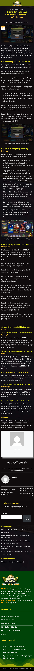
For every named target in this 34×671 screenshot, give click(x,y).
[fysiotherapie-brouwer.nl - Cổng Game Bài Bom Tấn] (17, 3)
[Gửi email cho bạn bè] (18, 462)
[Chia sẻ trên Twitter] (15, 462)
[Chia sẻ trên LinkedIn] (25, 462)
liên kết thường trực (18, 470)
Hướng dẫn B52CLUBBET (17, 9)
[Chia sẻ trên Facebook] (12, 462)
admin (26, 22)
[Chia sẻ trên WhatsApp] (8, 462)
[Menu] (2, 3)
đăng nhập (13, 507)
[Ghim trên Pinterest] (21, 462)
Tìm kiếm (4, 513)
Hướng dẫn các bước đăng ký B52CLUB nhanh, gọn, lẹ (8, 492)
